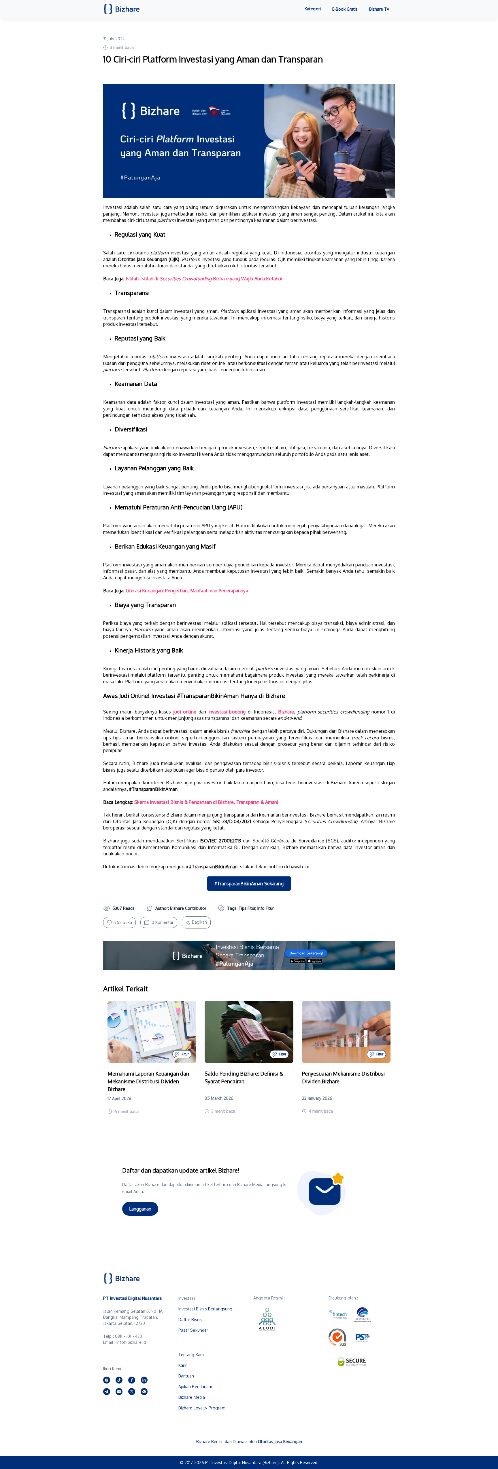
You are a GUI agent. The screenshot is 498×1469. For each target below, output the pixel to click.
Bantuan (186, 1375)
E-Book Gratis (345, 9)
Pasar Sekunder (193, 1330)
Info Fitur (265, 908)
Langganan (140, 1209)
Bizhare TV (379, 9)
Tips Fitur (247, 908)
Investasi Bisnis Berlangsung (205, 1308)
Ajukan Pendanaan (196, 1386)
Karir (182, 1365)
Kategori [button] (313, 8)
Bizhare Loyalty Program (201, 1407)
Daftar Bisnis (190, 1319)
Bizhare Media (191, 1397)
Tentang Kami (191, 1354)
